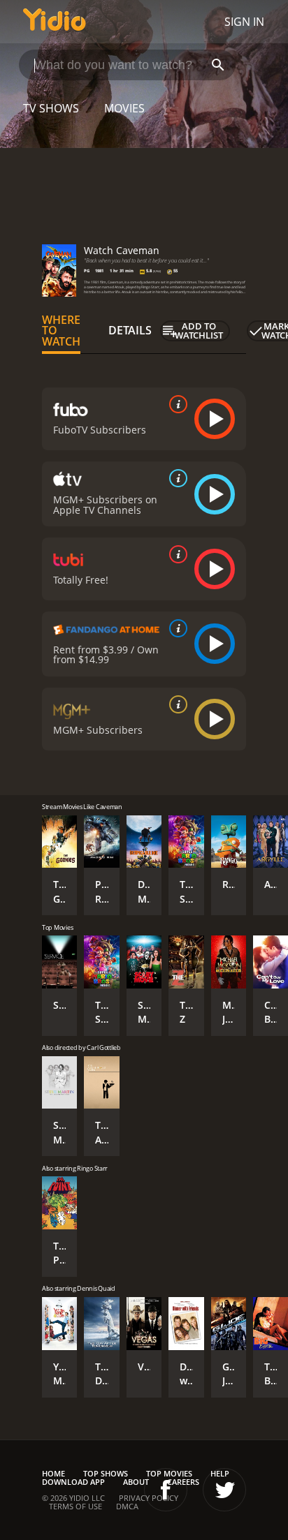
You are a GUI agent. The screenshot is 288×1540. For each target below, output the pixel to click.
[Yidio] (54, 21)
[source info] (175, 404)
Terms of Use (75, 1506)
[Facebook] (165, 1489)
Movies (124, 108)
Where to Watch (61, 331)
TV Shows (51, 108)
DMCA (127, 1506)
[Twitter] (224, 1489)
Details (130, 330)
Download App (73, 1481)
